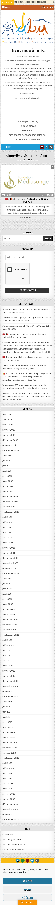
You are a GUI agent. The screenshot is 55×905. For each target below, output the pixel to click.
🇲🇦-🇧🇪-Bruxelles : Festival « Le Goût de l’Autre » (27, 200)
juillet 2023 (8, 584)
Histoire (29, 178)
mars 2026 (7, 425)
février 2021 (8, 732)
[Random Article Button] (42, 147)
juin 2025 (7, 466)
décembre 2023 (10, 558)
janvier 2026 (8, 435)
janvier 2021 (8, 737)
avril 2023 (7, 599)
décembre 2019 (10, 804)
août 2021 (7, 702)
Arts (10, 172)
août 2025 (7, 455)
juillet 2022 (8, 645)
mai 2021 (6, 717)
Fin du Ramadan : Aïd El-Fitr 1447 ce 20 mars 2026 (26, 326)
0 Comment (48, 195)
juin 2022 (7, 650)
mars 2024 (7, 543)
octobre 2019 (8, 814)
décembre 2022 (10, 619)
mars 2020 (7, 789)
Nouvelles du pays (44, 182)
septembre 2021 (10, 696)
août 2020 (7, 763)
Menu (7, 7)
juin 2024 (6, 527)
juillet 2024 (7, 522)
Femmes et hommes (12, 178)
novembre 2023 (10, 563)
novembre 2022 (10, 625)
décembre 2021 (10, 681)
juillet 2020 (8, 768)
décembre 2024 (10, 496)
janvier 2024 (8, 553)
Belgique (21, 172)
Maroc (28, 182)
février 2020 (8, 794)
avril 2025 (7, 476)
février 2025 (8, 486)
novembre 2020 (10, 748)
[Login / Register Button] (32, 861)
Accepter (27, 881)
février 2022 (8, 671)
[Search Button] (51, 147)
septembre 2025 (10, 450)
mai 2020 (7, 778)
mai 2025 (6, 471)
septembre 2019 (10, 819)
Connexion (7, 834)
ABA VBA (20, 217)
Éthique (31, 175)
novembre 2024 (10, 502)
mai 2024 (6, 532)
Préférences (27, 897)
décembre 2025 (10, 440)
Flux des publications (12, 839)
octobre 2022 (9, 630)
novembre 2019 (10, 809)
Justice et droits (13, 182)
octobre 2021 (8, 691)
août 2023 (7, 578)
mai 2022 (6, 655)
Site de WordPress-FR (13, 850)
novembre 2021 (10, 686)
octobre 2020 (9, 753)
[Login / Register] (46, 147)
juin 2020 (7, 773)
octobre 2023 (9, 568)
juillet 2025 (8, 460)
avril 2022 (7, 660)
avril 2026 (7, 420)
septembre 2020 (10, 758)
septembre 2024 (10, 512)
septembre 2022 (10, 635)
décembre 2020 (10, 742)
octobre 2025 (9, 445)
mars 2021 (7, 727)
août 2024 (7, 517)
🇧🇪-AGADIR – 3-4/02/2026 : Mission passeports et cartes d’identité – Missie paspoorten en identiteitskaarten (26, 377)
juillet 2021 (7, 707)
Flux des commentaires (13, 844)
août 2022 (7, 640)
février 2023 (8, 609)
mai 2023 (6, 594)
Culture (44, 172)
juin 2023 (7, 589)
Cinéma (33, 172)
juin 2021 (6, 712)
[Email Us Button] (18, 861)
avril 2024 (7, 537)
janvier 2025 (8, 491)
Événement (44, 175)
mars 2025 (7, 481)
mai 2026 (6, 414)
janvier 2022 (8, 676)
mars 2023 (7, 604)
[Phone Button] (23, 861)
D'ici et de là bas (15, 175)
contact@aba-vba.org (28, 121)
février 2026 (8, 430)
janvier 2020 (8, 799)
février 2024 (8, 548)
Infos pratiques (45, 178)
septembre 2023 (10, 573)
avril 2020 (7, 783)
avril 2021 (7, 722)
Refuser (27, 889)
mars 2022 (7, 666)
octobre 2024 (9, 507)
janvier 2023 (8, 614)
